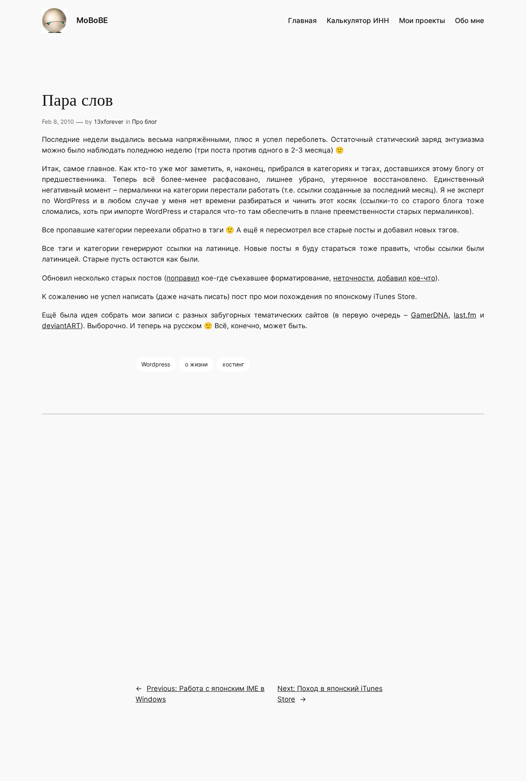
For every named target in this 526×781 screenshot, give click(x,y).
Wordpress (155, 364)
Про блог (144, 121)
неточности (353, 278)
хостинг (233, 364)
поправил (182, 278)
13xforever (108, 121)
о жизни (196, 364)
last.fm (465, 315)
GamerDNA (429, 315)
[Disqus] (263, 543)
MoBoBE (92, 20)
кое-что (421, 278)
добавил (391, 278)
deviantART (61, 326)
